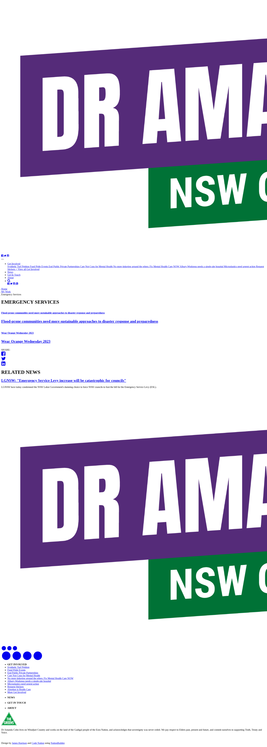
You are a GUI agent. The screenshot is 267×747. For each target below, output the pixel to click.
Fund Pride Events (39, 266)
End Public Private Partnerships (64, 266)
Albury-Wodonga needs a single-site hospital (202, 266)
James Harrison (19, 743)
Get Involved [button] (13, 263)
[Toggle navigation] (2, 259)
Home (4, 289)
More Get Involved (16, 692)
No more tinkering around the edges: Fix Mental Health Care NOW (146, 266)
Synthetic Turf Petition (18, 266)
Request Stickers (15, 686)
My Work (6, 291)
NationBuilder (57, 743)
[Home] (133, 127)
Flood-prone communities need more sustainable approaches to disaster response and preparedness (53, 313)
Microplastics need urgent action (240, 266)
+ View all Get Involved (27, 269)
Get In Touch (13, 275)
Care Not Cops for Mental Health (96, 266)
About (10, 277)
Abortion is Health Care (19, 689)
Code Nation (38, 743)
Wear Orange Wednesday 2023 (17, 333)
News (10, 272)
